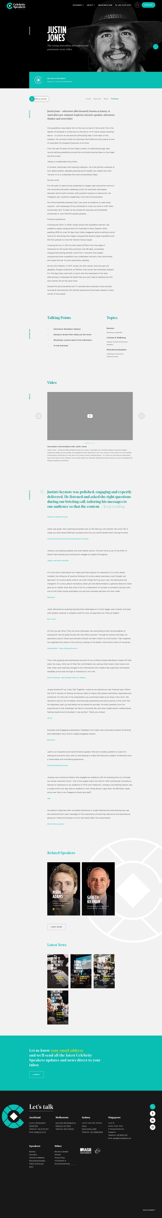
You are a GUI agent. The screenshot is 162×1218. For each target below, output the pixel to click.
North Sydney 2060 (89, 1129)
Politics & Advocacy (36, 1163)
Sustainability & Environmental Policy (62, 1162)
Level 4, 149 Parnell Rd (37, 1123)
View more (56, 927)
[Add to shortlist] (32, 99)
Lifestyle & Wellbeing (63, 81)
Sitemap (58, 1154)
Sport (31, 1167)
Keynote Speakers (56, 78)
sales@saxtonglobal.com (122, 1138)
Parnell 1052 (33, 1126)
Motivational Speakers (117, 350)
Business (50, 81)
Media (106, 99)
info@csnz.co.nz (40, 1132)
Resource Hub (105, 5)
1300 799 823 (69, 1129)
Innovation (33, 1154)
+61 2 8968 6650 (96, 1132)
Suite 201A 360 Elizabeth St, (66, 1123)
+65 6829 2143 (121, 1135)
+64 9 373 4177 (124, 5)
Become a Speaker (61, 1151)
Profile (88, 99)
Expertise (97, 99)
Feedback (114, 99)
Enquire (148, 5)
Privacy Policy (60, 1157)
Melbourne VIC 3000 (63, 1126)
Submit (36, 1074)
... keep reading (112, 507)
